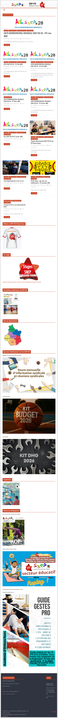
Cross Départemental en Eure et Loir (14, 181)
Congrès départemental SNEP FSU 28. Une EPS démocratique (42, 142)
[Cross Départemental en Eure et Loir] (15, 161)
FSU (47, 698)
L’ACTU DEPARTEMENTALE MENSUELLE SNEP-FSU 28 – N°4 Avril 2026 (41, 65)
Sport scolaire (7, 178)
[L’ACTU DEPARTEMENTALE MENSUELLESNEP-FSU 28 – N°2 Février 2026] (42, 86)
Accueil (5, 30)
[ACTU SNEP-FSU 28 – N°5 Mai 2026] (15, 51)
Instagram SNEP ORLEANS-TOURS (49, 684)
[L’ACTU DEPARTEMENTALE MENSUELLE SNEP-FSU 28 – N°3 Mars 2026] (15, 86)
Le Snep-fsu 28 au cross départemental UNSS (14, 206)
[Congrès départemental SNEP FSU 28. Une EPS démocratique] (42, 121)
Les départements (21, 30)
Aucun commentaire (25, 38)
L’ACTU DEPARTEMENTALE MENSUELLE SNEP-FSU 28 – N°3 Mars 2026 (14, 100)
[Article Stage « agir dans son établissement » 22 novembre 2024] (42, 161)
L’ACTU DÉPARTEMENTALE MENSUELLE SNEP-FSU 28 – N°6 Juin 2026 (27, 35)
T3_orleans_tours (43, 105)
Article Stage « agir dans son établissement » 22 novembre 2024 (40, 182)
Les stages (47, 176)
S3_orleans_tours (15, 38)
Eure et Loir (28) (12, 30)
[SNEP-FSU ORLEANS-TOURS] (29, 2)
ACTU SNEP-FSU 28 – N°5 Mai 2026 (13, 64)
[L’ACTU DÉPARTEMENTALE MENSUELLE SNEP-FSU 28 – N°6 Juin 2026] (28, 18)
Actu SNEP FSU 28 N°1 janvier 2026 (13, 137)
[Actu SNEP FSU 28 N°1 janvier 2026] (15, 121)
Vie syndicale (30, 30)
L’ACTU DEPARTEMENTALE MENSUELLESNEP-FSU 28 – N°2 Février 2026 (41, 102)
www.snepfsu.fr (51, 690)
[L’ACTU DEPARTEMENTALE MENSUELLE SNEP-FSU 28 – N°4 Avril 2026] (42, 51)
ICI (14, 694)
